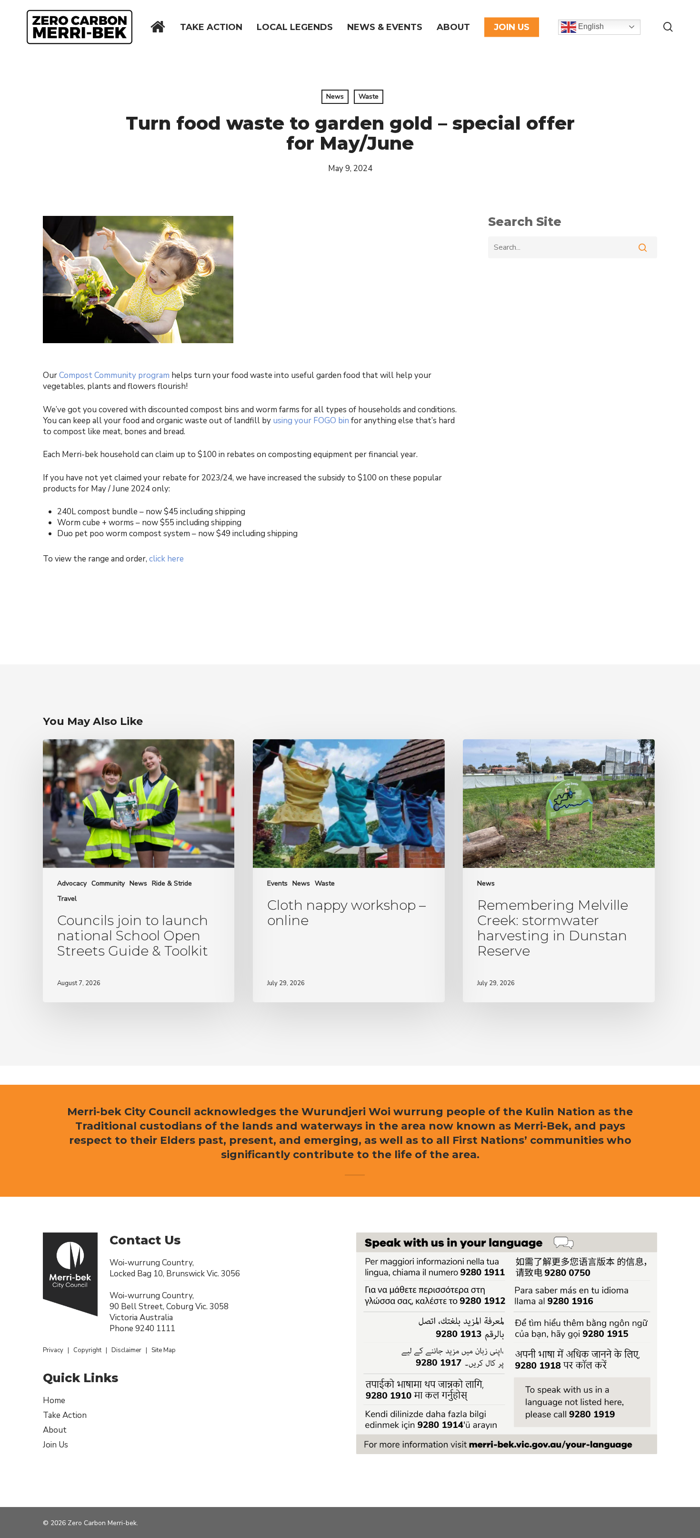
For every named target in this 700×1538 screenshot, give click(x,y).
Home (54, 1400)
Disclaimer (126, 1350)
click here (166, 558)
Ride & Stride (172, 883)
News (335, 96)
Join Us (55, 1444)
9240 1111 (155, 1328)
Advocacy (72, 883)
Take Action (65, 1415)
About (55, 1430)
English (590, 26)
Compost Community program (114, 375)
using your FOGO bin (311, 420)
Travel (67, 898)
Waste (369, 96)
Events (277, 883)
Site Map (163, 1350)
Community (108, 883)
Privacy (53, 1350)
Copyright (87, 1350)
